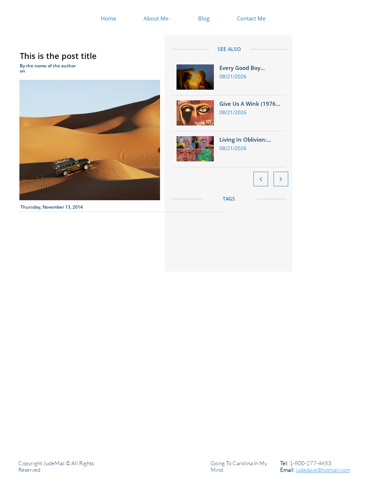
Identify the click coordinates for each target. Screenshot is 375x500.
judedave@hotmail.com (323, 469)
